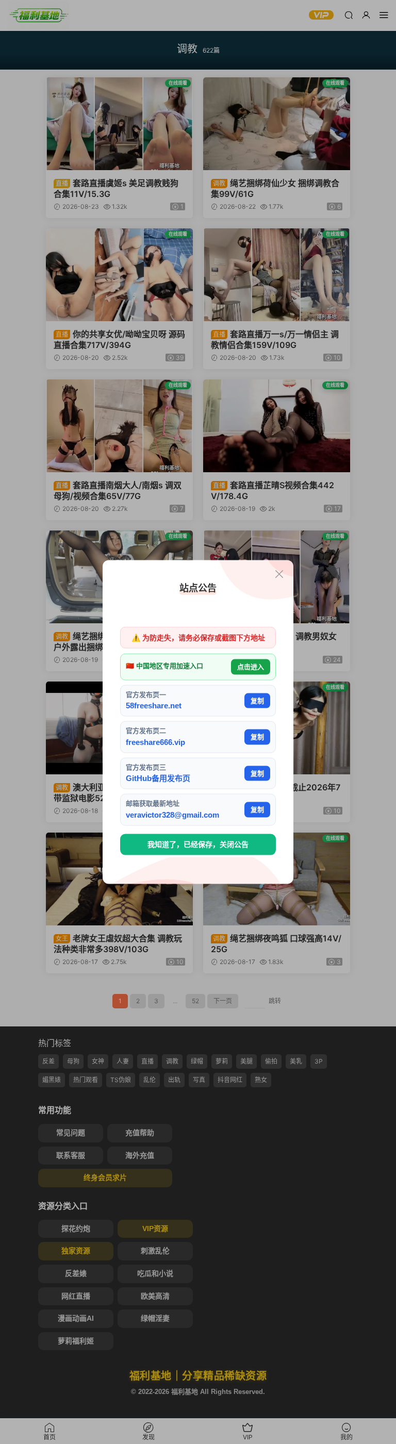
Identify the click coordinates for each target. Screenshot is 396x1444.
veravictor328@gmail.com (172, 814)
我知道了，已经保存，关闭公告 (198, 844)
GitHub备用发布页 (158, 778)
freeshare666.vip (155, 741)
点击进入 (250, 667)
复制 (257, 700)
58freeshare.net (154, 705)
